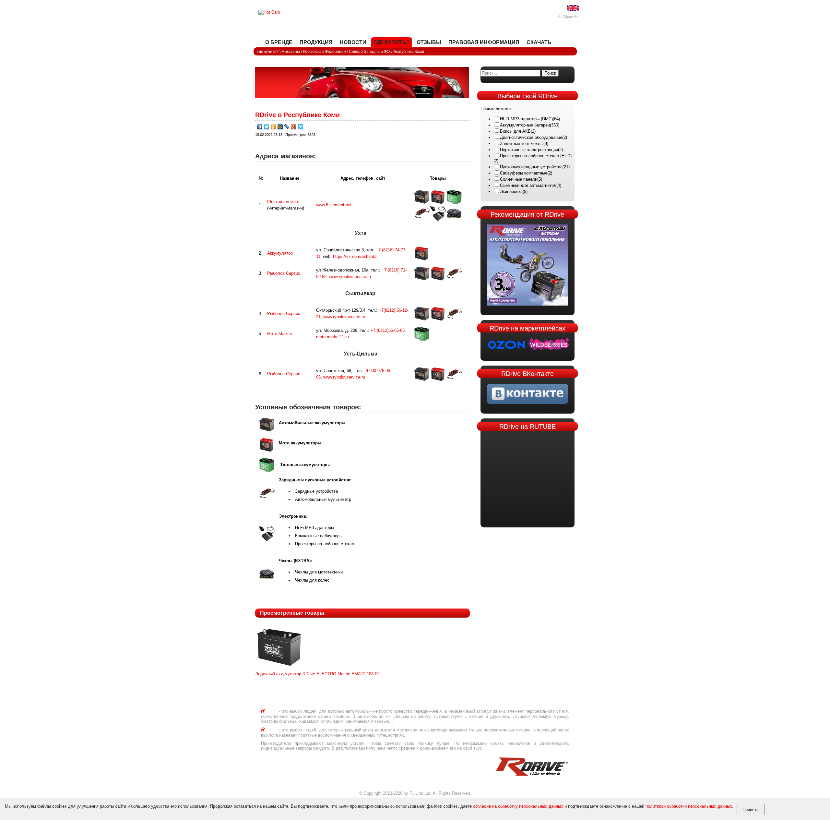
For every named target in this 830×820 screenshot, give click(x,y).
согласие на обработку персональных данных (518, 806)
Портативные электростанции (529, 149)
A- (560, 16)
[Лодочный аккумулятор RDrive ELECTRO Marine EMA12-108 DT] (279, 670)
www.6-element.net (333, 204)
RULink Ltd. (420, 793)
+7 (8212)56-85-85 (388, 330)
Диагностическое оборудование (531, 137)
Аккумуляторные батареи (525, 125)
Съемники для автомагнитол (528, 185)
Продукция (316, 42)
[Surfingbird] (300, 127)
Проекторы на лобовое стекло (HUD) (536, 155)
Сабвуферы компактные (523, 173)
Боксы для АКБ (515, 131)
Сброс (568, 16)
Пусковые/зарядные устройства (531, 166)
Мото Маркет (280, 333)
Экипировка (511, 191)
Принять (750, 809)
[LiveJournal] (287, 127)
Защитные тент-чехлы (521, 143)
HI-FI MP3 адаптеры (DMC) (526, 118)
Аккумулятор (280, 253)
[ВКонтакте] (259, 127)
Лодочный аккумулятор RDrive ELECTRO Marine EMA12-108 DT (317, 673)
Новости (353, 42)
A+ (576, 16)
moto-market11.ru (332, 336)
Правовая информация (483, 42)
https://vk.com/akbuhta (354, 256)
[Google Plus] (293, 127)
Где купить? (391, 42)
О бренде (278, 42)
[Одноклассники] (273, 127)
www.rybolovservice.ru (350, 276)
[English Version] (573, 10)
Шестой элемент (283, 201)
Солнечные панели (518, 179)
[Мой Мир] (280, 127)
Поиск (550, 73)
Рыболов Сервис (283, 273)
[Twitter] (266, 127)
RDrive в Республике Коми (297, 114)
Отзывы (429, 42)
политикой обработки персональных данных (689, 806)
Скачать (539, 42)
